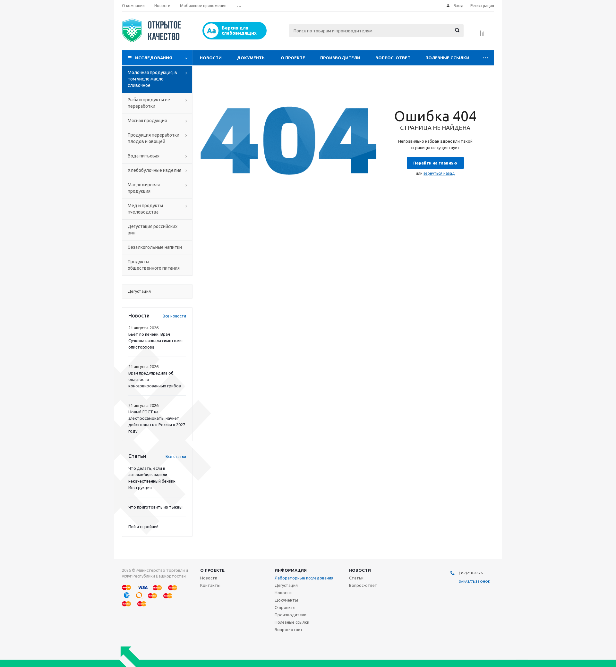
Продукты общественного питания (154, 265)
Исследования (153, 57)
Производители (340, 57)
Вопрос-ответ (392, 57)
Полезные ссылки (447, 57)
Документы (251, 57)
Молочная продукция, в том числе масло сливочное (152, 79)
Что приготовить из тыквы (155, 507)
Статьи (356, 578)
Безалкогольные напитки (155, 247)
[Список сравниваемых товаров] (481, 35)
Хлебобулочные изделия (154, 170)
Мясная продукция (147, 120)
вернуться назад (439, 173)
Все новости (174, 316)
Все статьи (176, 456)
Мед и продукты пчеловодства (145, 209)
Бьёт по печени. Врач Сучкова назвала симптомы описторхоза (155, 340)
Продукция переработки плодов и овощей (153, 138)
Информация (291, 570)
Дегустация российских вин (152, 229)
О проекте (293, 57)
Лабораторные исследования (304, 578)
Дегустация (286, 585)
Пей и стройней (143, 526)
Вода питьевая (143, 155)
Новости (211, 57)
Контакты (210, 585)
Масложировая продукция (144, 188)
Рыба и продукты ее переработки (149, 103)
